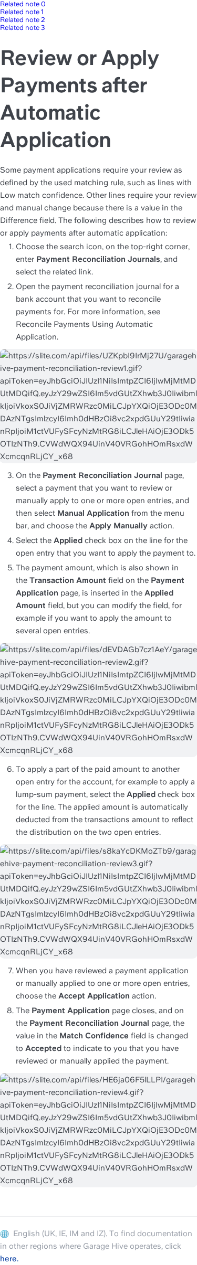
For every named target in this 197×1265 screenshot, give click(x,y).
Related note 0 (23, 4)
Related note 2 (22, 20)
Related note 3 (22, 27)
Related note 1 (22, 12)
